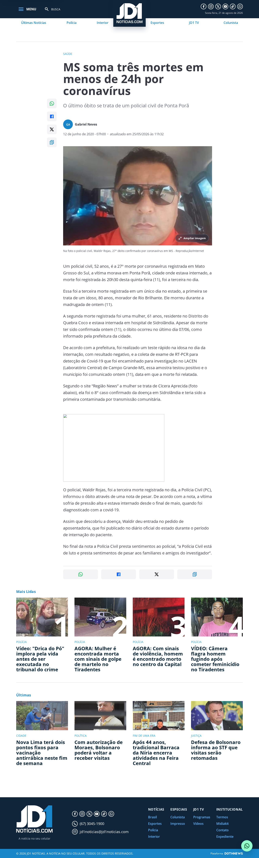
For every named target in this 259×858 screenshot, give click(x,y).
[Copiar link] (52, 142)
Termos (222, 817)
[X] (218, 6)
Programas (201, 817)
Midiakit (222, 823)
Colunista (231, 22)
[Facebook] (203, 6)
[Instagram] (211, 6)
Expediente (225, 836)
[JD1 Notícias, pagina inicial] (34, 819)
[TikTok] (233, 6)
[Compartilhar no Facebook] (52, 116)
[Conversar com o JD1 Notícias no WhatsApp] (247, 846)
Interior (102, 22)
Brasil (152, 817)
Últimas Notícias (33, 22)
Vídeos (198, 823)
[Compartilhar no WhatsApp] (52, 103)
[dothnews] (234, 853)
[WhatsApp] (240, 6)
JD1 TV (194, 22)
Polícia (71, 22)
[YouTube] (225, 6)
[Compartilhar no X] (52, 129)
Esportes (157, 22)
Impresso (177, 823)
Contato (222, 830)
